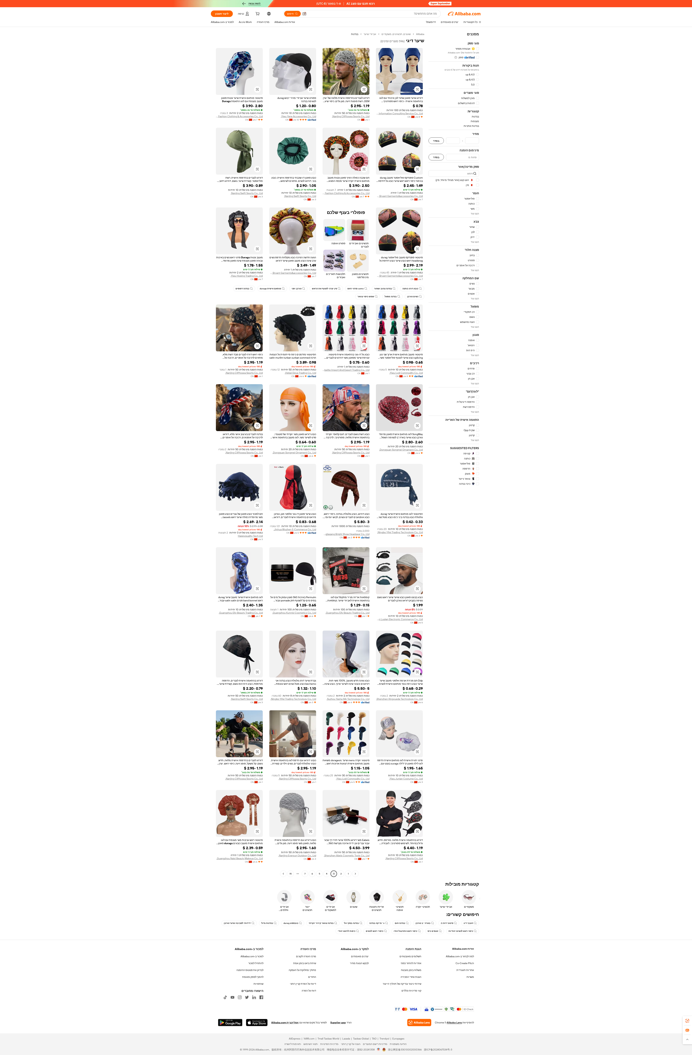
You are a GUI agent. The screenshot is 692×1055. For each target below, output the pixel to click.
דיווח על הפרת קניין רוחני (303, 983)
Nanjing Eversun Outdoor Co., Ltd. (297, 855)
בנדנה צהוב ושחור (383, 288)
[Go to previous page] (355, 873)
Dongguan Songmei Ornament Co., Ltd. (401, 449)
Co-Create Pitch (465, 963)
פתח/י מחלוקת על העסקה (302, 970)
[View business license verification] (378, 1049)
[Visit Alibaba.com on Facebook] (261, 997)
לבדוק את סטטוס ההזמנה (249, 970)
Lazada (346, 1038)
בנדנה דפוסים (242, 288)
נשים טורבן (412, 296)
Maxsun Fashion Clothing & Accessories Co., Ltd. (239, 116)
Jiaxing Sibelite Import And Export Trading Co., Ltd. (346, 370)
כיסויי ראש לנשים (374, 931)
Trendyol (384, 1038)
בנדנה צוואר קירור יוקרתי (321, 923)
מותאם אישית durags (270, 288)
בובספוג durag (290, 923)
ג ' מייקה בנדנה (376, 923)
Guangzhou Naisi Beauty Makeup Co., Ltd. (239, 858)
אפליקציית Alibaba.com (285, 1022)
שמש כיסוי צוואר (366, 296)
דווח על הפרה (309, 990)
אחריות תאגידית (465, 970)
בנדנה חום (400, 923)
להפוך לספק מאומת (252, 976)
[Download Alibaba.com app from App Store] (257, 1022)
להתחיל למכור (255, 963)
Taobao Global (361, 1038)
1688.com (308, 1038)
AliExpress (294, 1038)
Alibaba (420, 34)
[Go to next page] (283, 873)
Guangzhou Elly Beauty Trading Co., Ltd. (347, 612)
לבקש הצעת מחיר (359, 963)
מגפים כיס (433, 931)
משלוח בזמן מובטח (411, 970)
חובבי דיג (468, 923)
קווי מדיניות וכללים (411, 990)
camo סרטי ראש (355, 288)
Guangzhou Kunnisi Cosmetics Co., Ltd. (294, 612)
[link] (687, 1020)
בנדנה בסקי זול (351, 923)
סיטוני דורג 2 (447, 923)
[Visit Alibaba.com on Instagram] (240, 997)
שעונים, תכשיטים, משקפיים (396, 34)
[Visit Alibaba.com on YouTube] (232, 997)
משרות (470, 976)
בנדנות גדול (267, 923)
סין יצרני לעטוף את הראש (324, 288)
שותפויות (258, 983)
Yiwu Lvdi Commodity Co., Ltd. (406, 372)
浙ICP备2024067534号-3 (438, 1049)
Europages (398, 1038)
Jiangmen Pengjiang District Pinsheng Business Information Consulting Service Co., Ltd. (399, 113)
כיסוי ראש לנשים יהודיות (461, 931)
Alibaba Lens (454, 1022)
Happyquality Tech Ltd (250, 535)
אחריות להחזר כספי (411, 963)
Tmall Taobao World (328, 1038)
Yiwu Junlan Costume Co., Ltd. (406, 778)
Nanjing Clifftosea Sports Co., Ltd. (350, 116)
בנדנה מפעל (391, 296)
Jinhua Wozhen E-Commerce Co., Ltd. (295, 529)
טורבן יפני (296, 288)
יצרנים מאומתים (360, 956)
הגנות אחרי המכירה (411, 976)
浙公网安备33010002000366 (405, 1049)
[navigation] (454, 454)
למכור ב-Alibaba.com (252, 956)
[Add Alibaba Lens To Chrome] (419, 1022)
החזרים (312, 976)
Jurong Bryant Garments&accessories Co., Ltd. (399, 196)
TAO (374, 1038)
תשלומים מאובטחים (410, 956)
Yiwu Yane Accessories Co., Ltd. (298, 116)
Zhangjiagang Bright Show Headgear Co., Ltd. (346, 534)
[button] (304, 14)
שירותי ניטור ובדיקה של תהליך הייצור (402, 983)
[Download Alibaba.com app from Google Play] (230, 1022)
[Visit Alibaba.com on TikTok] (225, 997)
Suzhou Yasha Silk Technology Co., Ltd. (348, 699)
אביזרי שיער (370, 34)
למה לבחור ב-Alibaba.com (460, 956)
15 (290, 873)
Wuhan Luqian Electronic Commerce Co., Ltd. (399, 619)
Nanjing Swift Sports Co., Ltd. (300, 196)
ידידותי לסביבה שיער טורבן (237, 923)
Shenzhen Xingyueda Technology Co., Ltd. (399, 699)
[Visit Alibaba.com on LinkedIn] (254, 997)
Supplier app (338, 1022)
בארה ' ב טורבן (423, 923)
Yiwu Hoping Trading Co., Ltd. (246, 275)
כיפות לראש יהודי (346, 931)
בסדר (436, 140)
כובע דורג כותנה (410, 288)
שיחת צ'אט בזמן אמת (304, 963)
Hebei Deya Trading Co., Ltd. (300, 372)
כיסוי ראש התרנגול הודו (405, 931)
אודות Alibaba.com (463, 948)
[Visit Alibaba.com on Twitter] (247, 997)
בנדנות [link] (354, 34)
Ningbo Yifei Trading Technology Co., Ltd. (400, 532)
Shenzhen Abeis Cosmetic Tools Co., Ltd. (346, 855)
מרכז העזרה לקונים (306, 956)
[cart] (257, 14)
